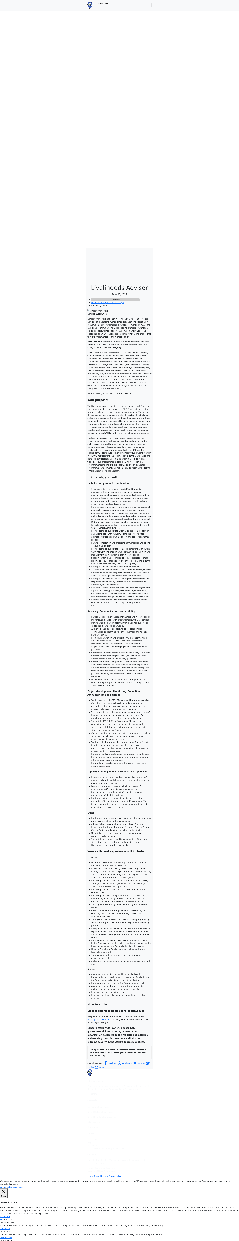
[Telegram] (95, 1094)
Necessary (7, 1219)
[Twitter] (92, 1094)
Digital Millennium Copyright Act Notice (105, 1148)
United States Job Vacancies (100, 1112)
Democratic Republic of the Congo (107, 302)
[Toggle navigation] (148, 5)
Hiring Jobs (92, 1127)
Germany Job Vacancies (98, 1107)
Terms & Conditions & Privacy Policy (104, 1176)
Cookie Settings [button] (7, 1187)
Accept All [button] (19, 1187)
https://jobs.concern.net (99, 1019)
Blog (89, 1142)
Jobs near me (93, 1122)
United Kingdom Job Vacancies (101, 1117)
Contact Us (92, 1139)
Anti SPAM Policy (95, 1145)
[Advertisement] (119, 265)
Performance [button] (6, 1237)
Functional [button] (5, 1228)
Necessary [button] (5, 1216)
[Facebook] (89, 1094)
